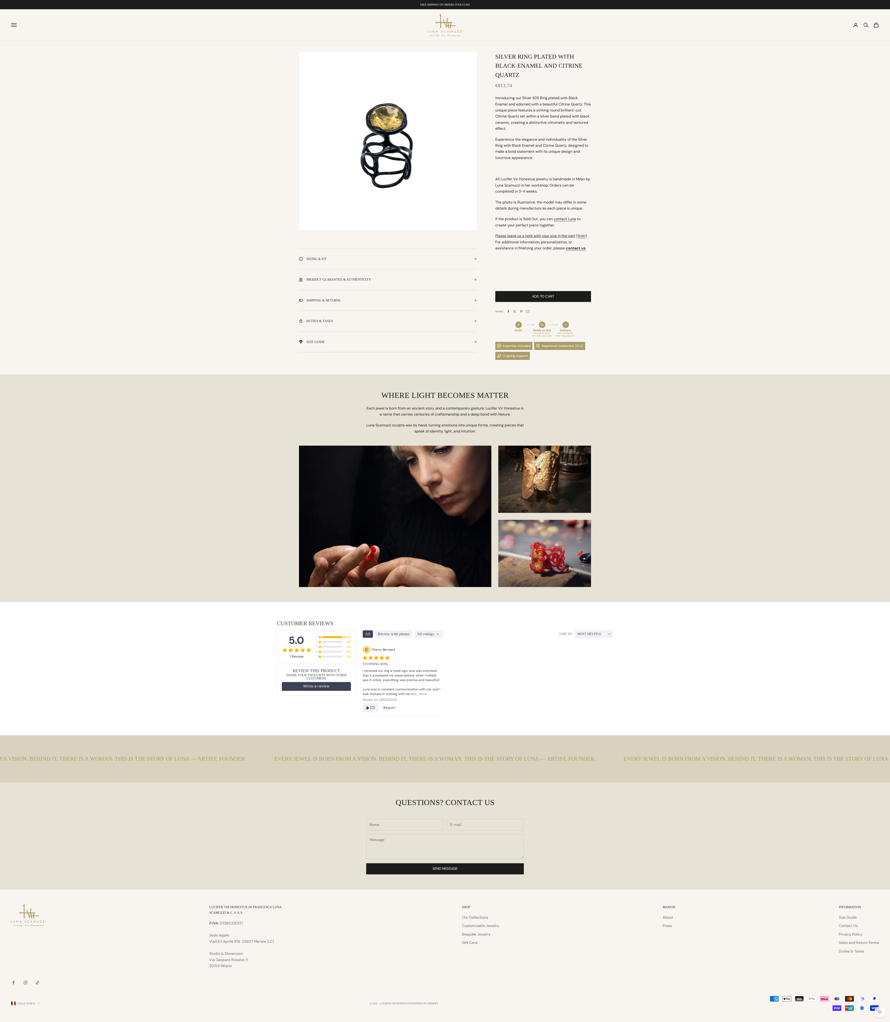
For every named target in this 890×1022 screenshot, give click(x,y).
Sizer (581, 235)
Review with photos (394, 634)
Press (667, 925)
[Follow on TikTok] (37, 982)
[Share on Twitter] (515, 311)
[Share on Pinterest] (521, 311)
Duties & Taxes (851, 951)
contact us (576, 248)
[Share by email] (528, 311)
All (367, 634)
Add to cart (543, 296)
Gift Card (469, 942)
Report (389, 707)
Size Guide (848, 917)
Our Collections (475, 917)
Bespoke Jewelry (476, 934)
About (668, 917)
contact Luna (565, 218)
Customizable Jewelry (480, 925)
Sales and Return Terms (859, 942)
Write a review (316, 686)
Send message (445, 868)
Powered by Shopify (424, 1003)
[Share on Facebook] (508, 311)
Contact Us (848, 925)
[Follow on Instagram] (25, 982)
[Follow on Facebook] (13, 982)
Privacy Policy (850, 934)
